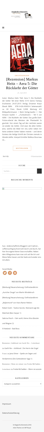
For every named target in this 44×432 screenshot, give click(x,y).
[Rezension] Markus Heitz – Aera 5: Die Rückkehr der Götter (22, 83)
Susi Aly (6, 156)
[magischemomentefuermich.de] (22, 14)
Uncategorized (22, 76)
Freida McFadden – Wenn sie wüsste (27, 369)
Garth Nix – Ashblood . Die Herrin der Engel (21, 348)
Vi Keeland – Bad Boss (10, 328)
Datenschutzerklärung (10, 413)
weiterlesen (22, 148)
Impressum (6, 404)
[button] (5, 273)
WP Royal (27, 428)
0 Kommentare (36, 156)
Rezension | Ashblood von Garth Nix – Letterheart (21, 343)
